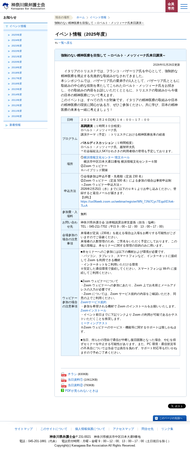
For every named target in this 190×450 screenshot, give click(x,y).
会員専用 (171, 6)
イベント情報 (18, 26)
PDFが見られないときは (81, 390)
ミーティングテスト (94, 323)
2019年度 (17, 67)
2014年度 (17, 94)
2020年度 (17, 62)
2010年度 (17, 116)
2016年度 (17, 83)
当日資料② (75, 385)
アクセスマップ (123, 429)
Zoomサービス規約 (93, 302)
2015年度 (17, 89)
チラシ (72, 374)
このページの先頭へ (170, 418)
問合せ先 (148, 429)
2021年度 (17, 56)
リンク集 (167, 429)
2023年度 (17, 45)
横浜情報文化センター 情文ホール (107, 157)
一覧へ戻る (65, 42)
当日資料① (75, 379)
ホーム (80, 17)
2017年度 (17, 78)
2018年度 (17, 72)
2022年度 (17, 51)
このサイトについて (53, 429)
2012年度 (17, 105)
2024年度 (17, 40)
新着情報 (15, 124)
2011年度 (17, 111)
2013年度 (17, 100)
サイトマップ (24, 429)
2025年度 (17, 35)
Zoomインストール (93, 310)
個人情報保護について (90, 429)
